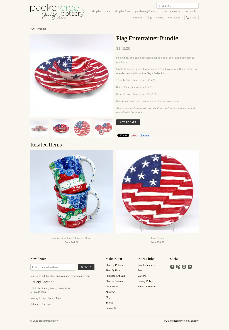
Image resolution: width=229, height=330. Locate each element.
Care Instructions (146, 265)
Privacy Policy (145, 281)
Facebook (172, 267)
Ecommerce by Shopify (186, 320)
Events (160, 17)
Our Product (192, 11)
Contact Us (174, 17)
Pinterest (178, 267)
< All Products (38, 28)
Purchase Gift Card (146, 11)
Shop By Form (123, 11)
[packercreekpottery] (57, 12)
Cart (193, 17)
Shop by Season (171, 11)
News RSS (190, 267)
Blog (149, 17)
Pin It (134, 135)
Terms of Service (146, 286)
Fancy (145, 135)
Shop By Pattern (101, 11)
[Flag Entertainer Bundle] (71, 75)
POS (166, 320)
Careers (142, 275)
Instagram (184, 267)
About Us (137, 17)
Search (141, 270)
